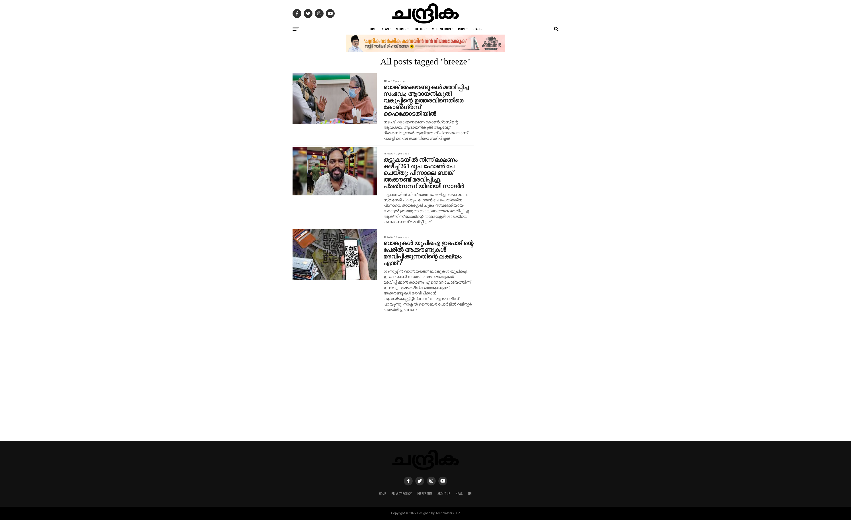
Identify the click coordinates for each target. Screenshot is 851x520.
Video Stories (441, 29)
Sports (401, 29)
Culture (419, 29)
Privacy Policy (401, 493)
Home (372, 29)
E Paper (477, 29)
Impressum (424, 493)
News (385, 29)
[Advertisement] (523, 257)
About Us (443, 493)
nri (470, 493)
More (461, 29)
